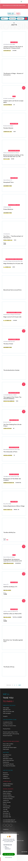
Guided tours (6, 778)
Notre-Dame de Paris (8, 760)
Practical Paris (6, 728)
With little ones (6, 709)
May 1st (5, 804)
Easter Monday (7, 802)
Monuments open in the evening (11, 733)
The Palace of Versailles (9, 765)
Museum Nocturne (7, 735)
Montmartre (6, 762)
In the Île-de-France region (9, 747)
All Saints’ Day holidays (9, 796)
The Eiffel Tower (7, 755)
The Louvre (6, 756)
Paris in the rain (7, 745)
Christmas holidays (8, 798)
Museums (5, 772)
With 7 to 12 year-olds (8, 711)
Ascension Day (6, 806)
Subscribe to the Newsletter (10, 832)
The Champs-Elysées (8, 764)
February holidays (7, 791)
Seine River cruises (7, 758)
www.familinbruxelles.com (9, 821)
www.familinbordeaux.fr (9, 820)
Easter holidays (7, 793)
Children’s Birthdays (8, 784)
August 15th (6, 811)
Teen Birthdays (6, 785)
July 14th (5, 809)
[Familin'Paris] (14, 13)
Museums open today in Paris (10, 732)
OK (26, 18)
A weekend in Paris (8, 722)
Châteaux (5, 776)
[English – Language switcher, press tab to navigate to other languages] (21, 1)
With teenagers (7, 713)
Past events (6, 749)
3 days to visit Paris (8, 724)
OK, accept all (8, 854)
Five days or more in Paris (9, 725)
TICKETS (5, 716)
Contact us (5, 829)
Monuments (6, 774)
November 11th (6, 815)
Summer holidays (7, 795)
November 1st (6, 813)
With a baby (6, 707)
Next (19, 685)
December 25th (7, 816)
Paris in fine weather (8, 743)
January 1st (6, 800)
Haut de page (24, 851)
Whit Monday (6, 807)
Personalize (8, 857)
